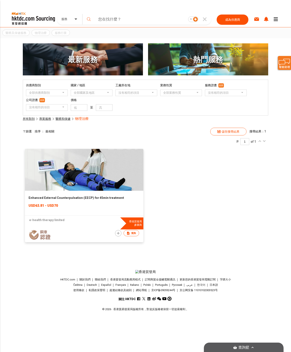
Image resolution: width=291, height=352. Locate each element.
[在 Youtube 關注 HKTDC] (164, 299)
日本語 (214, 284)
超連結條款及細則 (120, 290)
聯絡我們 (100, 279)
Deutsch (92, 284)
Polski (147, 284)
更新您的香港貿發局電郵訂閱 (198, 279)
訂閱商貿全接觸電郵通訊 (160, 279)
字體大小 (225, 279)
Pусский (177, 284)
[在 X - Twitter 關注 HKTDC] (144, 299)
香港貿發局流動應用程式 (125, 279)
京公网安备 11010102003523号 (199, 290)
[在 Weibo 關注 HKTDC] (154, 299)
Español (106, 284)
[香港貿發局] (145, 272)
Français (120, 284)
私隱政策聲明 (97, 290)
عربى (189, 284)
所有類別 (29, 118)
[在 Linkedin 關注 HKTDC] (149, 299)
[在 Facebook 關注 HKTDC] (139, 299)
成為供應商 (232, 19)
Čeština (77, 284)
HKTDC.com (67, 279)
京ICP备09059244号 (163, 290)
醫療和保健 (63, 118)
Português (161, 284)
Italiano (134, 284)
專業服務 (45, 118)
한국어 (201, 284)
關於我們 (85, 279)
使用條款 (78, 290)
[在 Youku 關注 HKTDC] (169, 299)
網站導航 (141, 290)
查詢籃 (243, 347)
